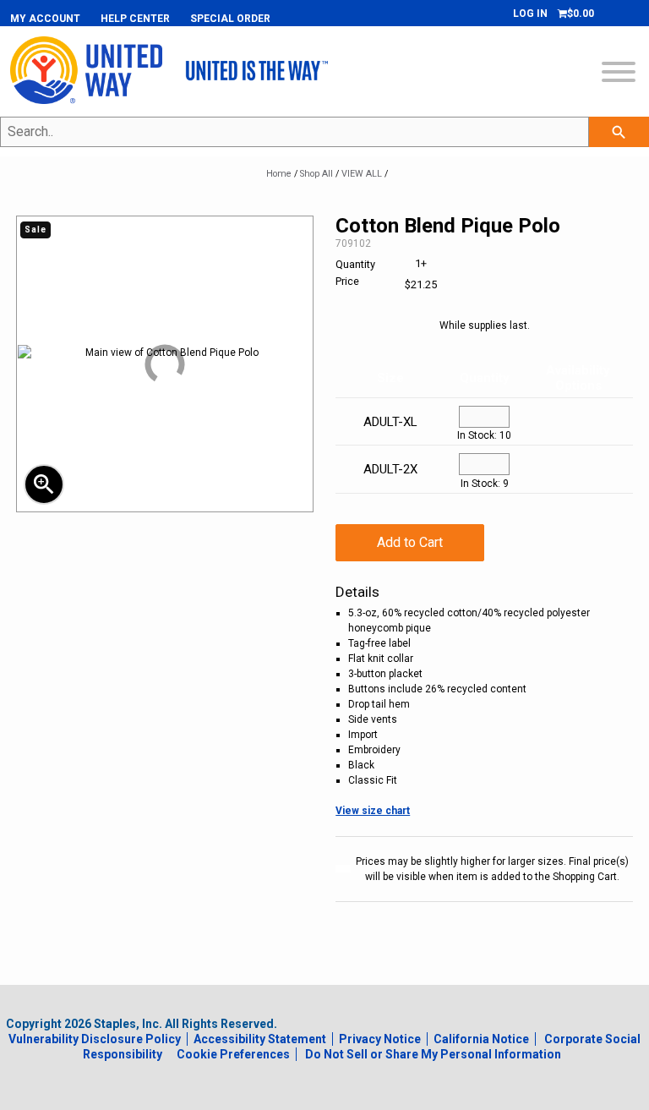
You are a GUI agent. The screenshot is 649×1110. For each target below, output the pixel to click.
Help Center (135, 19)
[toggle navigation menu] (618, 74)
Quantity (485, 377)
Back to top (582, 1093)
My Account (45, 19)
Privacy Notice (380, 1039)
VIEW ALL (361, 173)
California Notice (481, 1039)
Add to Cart (410, 542)
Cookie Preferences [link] (233, 1054)
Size (390, 377)
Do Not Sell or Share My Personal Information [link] (433, 1054)
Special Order (230, 19)
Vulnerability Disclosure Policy (94, 1039)
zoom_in (43, 484)
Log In (530, 13)
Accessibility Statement (260, 1039)
